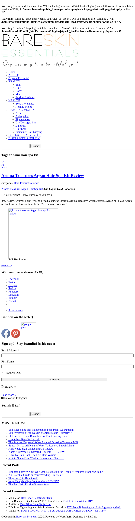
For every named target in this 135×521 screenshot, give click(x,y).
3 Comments (15, 310)
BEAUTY (14, 81)
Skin (18, 84)
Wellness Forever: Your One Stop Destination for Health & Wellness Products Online (55, 471)
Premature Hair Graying (28, 131)
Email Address (10, 350)
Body (18, 90)
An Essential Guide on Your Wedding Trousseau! (35, 474)
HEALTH (14, 100)
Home (11, 71)
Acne (18, 113)
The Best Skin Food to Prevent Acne (28, 484)
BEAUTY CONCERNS (22, 109)
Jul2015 (4, 166)
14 (2, 161)
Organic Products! (18, 78)
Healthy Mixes (23, 106)
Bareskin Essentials (27, 516)
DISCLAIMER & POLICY (24, 138)
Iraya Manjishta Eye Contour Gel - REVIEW (33, 481)
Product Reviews (24, 97)
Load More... (8, 394)
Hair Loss (20, 128)
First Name (7, 361)
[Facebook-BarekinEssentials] (5, 336)
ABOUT (13, 75)
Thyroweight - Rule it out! (23, 478)
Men (18, 94)
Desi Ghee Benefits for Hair (36, 497)
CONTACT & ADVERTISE (24, 135)
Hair (17, 87)
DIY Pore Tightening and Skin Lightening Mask (94, 507)
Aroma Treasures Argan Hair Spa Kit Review (42, 175)
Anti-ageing (22, 116)
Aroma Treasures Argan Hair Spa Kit (22, 188)
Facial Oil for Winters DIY (78, 501)
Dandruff (20, 125)
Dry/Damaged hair (25, 122)
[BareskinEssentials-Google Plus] (28, 336)
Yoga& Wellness (24, 103)
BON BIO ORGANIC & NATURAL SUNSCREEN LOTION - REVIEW (63, 510)
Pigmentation (22, 119)
